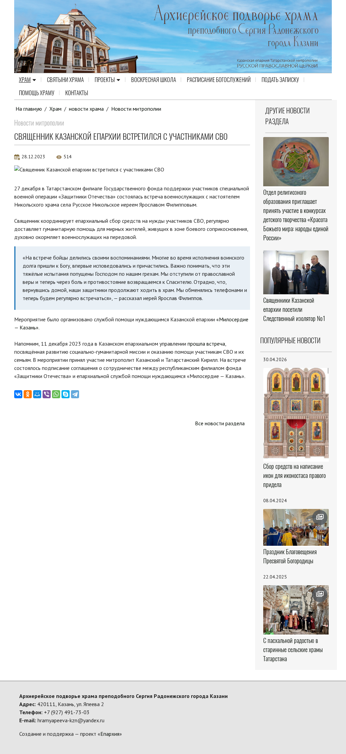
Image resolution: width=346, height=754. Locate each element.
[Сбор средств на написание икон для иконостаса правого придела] (296, 414)
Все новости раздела (220, 423)
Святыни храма (65, 80)
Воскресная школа (153, 80)
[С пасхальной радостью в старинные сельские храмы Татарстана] (296, 610)
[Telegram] (75, 394)
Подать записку (280, 80)
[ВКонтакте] (18, 394)
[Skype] (65, 394)
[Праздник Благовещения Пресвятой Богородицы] (296, 527)
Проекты (105, 80)
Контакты (76, 93)
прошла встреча (206, 343)
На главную (29, 108)
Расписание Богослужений (219, 80)
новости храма (86, 108)
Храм (25, 80)
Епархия (109, 733)
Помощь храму (36, 93)
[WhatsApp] (56, 394)
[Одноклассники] (28, 394)
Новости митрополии (136, 108)
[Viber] (47, 394)
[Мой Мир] (37, 394)
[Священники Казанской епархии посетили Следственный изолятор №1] (296, 272)
